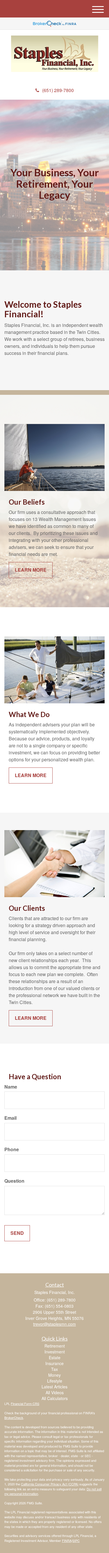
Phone (11, 1149)
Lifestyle (54, 1381)
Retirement (54, 1346)
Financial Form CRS (25, 1403)
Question (14, 1181)
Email (10, 1118)
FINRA (67, 1540)
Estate (54, 1357)
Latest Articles (54, 1387)
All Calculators (55, 1398)
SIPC (76, 1540)
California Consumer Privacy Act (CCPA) (49, 1484)
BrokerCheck (13, 1417)
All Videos (55, 1392)
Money (54, 1375)
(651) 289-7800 (58, 90)
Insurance (54, 1363)
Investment (54, 1352)
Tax (54, 1369)
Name (10, 1087)
